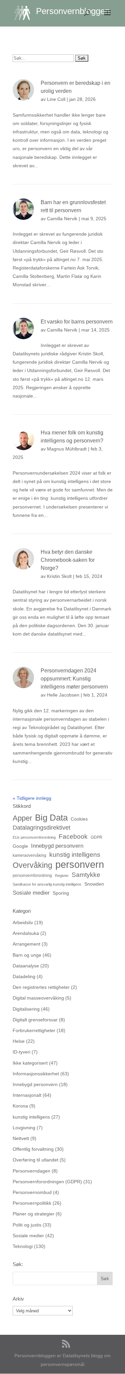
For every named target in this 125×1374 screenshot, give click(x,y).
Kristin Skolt (59, 576)
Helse (19, 1041)
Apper (22, 818)
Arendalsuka (26, 933)
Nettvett (21, 1138)
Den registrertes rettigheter (41, 987)
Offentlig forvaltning (33, 1149)
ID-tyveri (21, 1052)
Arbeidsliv (23, 922)
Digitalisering (26, 1009)
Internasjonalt (27, 1095)
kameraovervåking (29, 855)
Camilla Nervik (62, 218)
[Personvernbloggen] (25, 12)
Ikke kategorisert (30, 1063)
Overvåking (32, 865)
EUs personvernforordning (34, 837)
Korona (20, 1106)
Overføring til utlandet (35, 1159)
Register (62, 876)
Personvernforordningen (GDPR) (47, 1181)
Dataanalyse (26, 965)
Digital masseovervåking (38, 998)
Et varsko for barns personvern (77, 321)
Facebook (73, 836)
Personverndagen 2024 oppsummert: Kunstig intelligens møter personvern (74, 679)
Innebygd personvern (57, 846)
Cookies (79, 819)
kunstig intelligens (74, 854)
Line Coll (56, 99)
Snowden (94, 884)
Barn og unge (27, 955)
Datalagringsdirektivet (41, 827)
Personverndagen (31, 1171)
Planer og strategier (33, 1213)
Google (20, 846)
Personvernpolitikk (32, 1203)
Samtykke (86, 874)
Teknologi (23, 1246)
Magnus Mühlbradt (67, 449)
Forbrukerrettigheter (34, 1030)
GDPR (96, 837)
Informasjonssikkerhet (36, 1073)
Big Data (51, 818)
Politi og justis (27, 1225)
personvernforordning (32, 875)
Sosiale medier (31, 893)
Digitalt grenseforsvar (35, 1019)
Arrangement (26, 944)
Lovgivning (24, 1127)
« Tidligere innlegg (32, 798)
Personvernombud (32, 1192)
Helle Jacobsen (63, 695)
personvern (79, 864)
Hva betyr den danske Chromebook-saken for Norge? (68, 560)
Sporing (61, 893)
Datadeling (24, 976)
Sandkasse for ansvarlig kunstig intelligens (47, 884)
